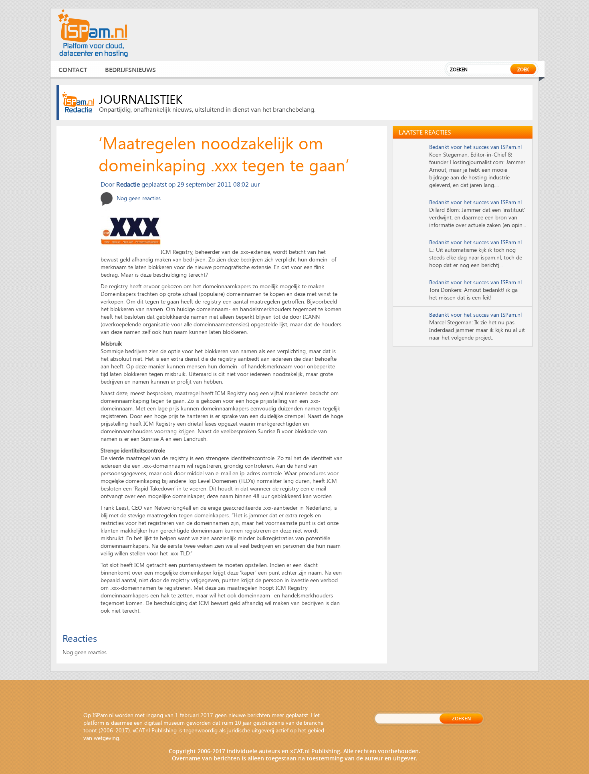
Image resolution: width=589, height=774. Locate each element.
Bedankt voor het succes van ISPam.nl (475, 147)
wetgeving (106, 738)
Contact (72, 69)
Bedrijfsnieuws (130, 69)
